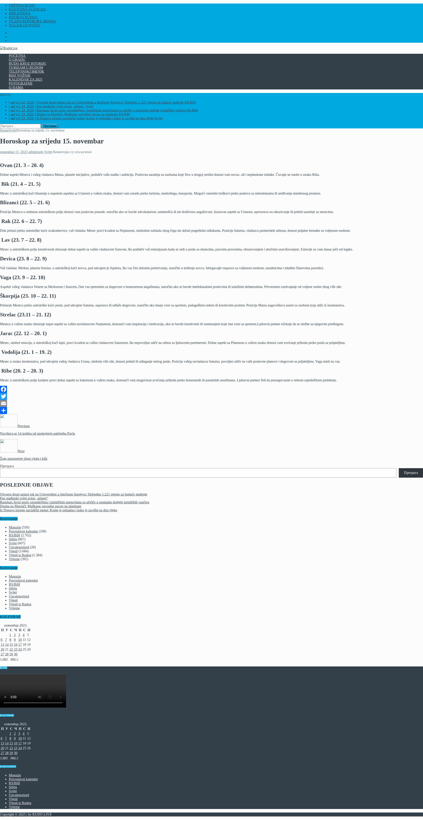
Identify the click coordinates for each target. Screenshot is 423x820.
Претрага (7, 466)
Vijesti (13, 551)
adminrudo (35, 152)
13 (2, 644)
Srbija (13, 539)
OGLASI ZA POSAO (24, 25)
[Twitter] (211, 396)
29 (11, 654)
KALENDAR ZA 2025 (25, 79)
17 (20, 644)
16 (15, 644)
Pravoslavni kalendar (23, 531)
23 (15, 649)
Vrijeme (14, 559)
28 (7, 654)
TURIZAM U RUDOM (26, 67)
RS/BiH (14, 535)
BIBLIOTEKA (19, 13)
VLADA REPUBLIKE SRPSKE (32, 21)
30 (15, 654)
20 (2, 649)
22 (11, 649)
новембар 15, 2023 (14, 152)
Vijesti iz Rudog (20, 555)
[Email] (211, 403)
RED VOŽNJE (20, 75)
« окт (4, 659)
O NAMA (16, 87)
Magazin (15, 527)
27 (2, 654)
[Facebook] (211, 389)
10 (20, 640)
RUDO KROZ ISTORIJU (27, 63)
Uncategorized (19, 547)
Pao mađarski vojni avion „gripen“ (24, 498)
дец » (14, 659)
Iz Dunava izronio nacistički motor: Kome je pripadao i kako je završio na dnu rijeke (58, 510)
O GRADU (17, 59)
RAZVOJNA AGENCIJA (27, 9)
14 (7, 644)
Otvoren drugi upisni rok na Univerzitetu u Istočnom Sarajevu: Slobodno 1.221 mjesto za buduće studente (73, 494)
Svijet (48, 152)
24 (20, 649)
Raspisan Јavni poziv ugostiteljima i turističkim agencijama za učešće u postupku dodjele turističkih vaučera (74, 502)
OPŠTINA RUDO (22, 5)
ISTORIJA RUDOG (23, 17)
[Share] (211, 410)
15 (11, 644)
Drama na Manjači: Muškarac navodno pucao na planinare (40, 506)
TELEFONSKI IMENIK (26, 71)
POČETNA (17, 56)
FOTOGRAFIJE (21, 83)
